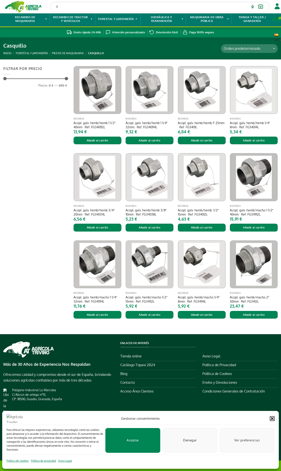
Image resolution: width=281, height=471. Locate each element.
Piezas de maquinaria (68, 53)
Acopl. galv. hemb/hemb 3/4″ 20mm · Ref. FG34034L (94, 212)
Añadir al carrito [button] (97, 140)
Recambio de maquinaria (31, 19)
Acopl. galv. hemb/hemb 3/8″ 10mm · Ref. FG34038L (146, 212)
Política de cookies (18, 460)
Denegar (189, 440)
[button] (272, 418)
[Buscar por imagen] (260, 6)
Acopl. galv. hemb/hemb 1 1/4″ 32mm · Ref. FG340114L (147, 125)
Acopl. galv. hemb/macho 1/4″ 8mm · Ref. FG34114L (199, 299)
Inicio (7, 53)
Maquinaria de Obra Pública (209, 19)
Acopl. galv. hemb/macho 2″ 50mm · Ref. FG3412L (249, 299)
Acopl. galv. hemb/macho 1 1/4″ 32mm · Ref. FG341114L (95, 299)
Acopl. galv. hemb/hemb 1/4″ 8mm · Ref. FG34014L (250, 125)
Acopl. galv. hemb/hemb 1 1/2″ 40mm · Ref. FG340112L (94, 125)
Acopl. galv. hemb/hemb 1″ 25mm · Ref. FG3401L (201, 125)
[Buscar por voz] (253, 6)
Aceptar (133, 440)
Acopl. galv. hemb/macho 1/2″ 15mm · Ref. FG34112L (146, 299)
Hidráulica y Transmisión (167, 19)
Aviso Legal (65, 460)
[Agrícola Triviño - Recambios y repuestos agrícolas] (23, 6)
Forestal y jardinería (118, 19)
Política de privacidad (43, 460)
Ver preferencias (247, 440)
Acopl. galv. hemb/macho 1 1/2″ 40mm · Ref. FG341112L (251, 212)
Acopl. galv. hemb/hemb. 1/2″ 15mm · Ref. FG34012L (198, 212)
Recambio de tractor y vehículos (73, 19)
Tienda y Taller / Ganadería (256, 19)
